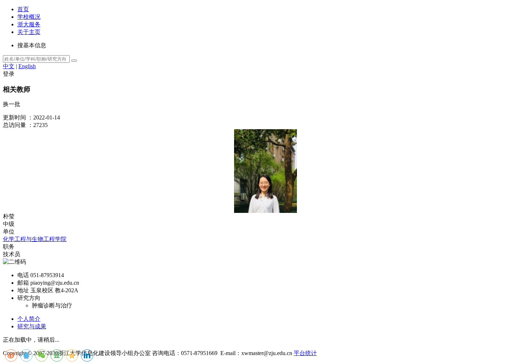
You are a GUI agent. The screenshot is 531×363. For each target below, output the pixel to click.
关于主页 (28, 32)
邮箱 (23, 283)
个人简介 (28, 319)
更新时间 (14, 117)
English (27, 66)
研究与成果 (31, 326)
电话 (23, 275)
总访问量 (14, 125)
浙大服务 (28, 24)
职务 (8, 247)
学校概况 (28, 17)
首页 (23, 9)
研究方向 (28, 298)
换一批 (11, 104)
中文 (8, 66)
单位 (8, 231)
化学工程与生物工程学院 (34, 239)
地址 (23, 290)
